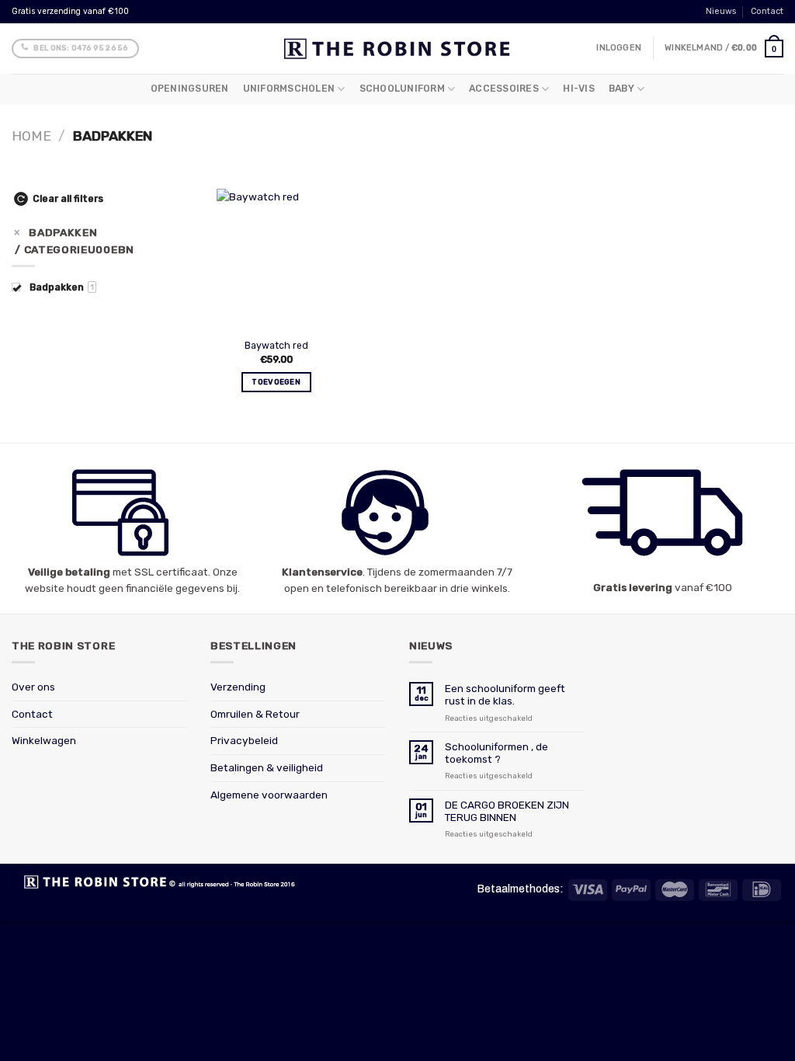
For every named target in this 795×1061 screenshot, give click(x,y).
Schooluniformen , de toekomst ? (496, 752)
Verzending (238, 686)
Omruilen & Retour (255, 714)
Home (31, 135)
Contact (767, 11)
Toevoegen (276, 381)
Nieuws (721, 11)
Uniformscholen (289, 88)
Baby (621, 88)
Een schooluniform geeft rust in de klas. (505, 694)
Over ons (33, 686)
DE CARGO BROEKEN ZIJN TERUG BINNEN (507, 810)
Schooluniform (402, 88)
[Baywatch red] (276, 260)
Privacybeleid (244, 740)
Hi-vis (578, 88)
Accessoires (504, 88)
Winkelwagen (44, 740)
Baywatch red (276, 345)
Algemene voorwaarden (269, 794)
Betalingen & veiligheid (266, 767)
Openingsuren (190, 88)
